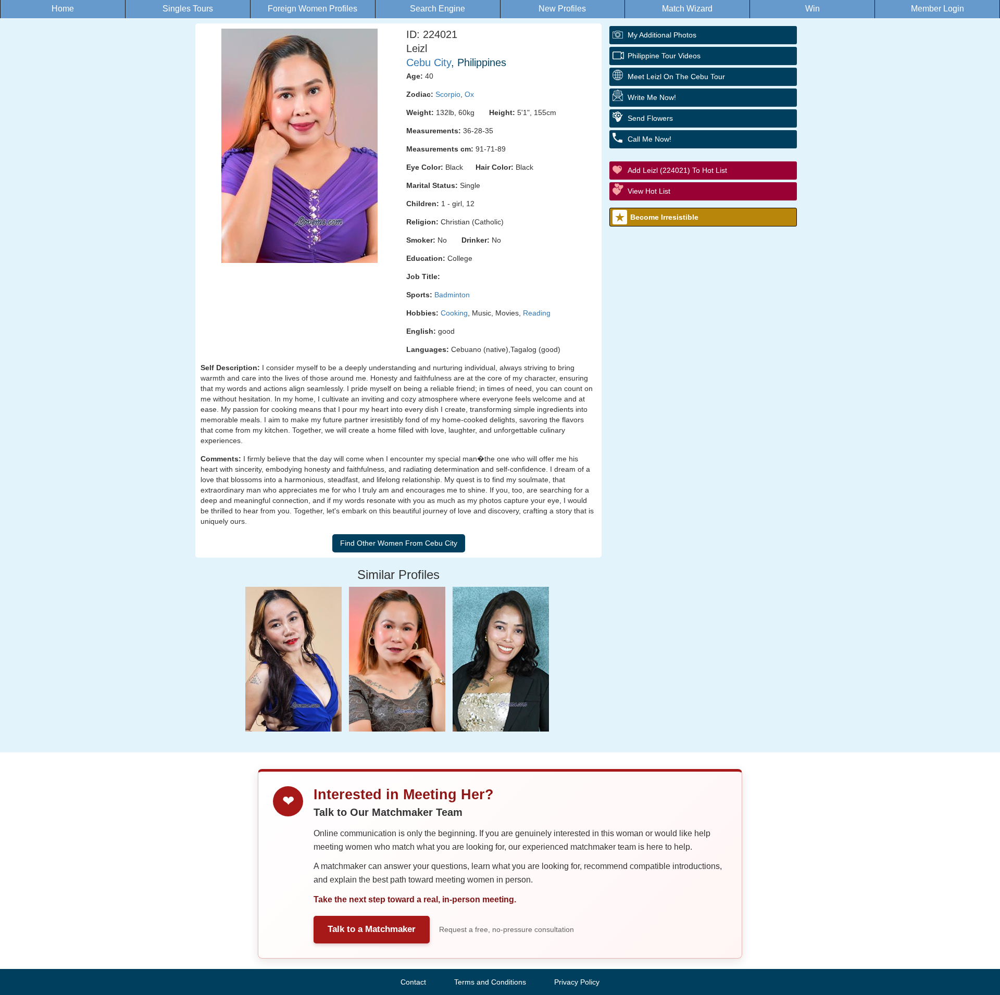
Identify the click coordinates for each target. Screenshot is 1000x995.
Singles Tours (187, 8)
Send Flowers (650, 118)
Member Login (937, 8)
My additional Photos (662, 35)
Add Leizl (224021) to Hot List (677, 170)
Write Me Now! (652, 97)
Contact (413, 982)
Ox (469, 94)
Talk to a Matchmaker (372, 929)
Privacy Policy (576, 982)
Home (63, 8)
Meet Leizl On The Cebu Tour (676, 76)
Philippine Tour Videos (664, 56)
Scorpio (447, 94)
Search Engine (437, 8)
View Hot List (649, 191)
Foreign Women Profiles (312, 8)
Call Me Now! (649, 139)
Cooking (454, 313)
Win (812, 8)
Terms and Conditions (490, 982)
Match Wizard (687, 8)
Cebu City (428, 62)
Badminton (452, 295)
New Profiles (562, 8)
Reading (537, 313)
